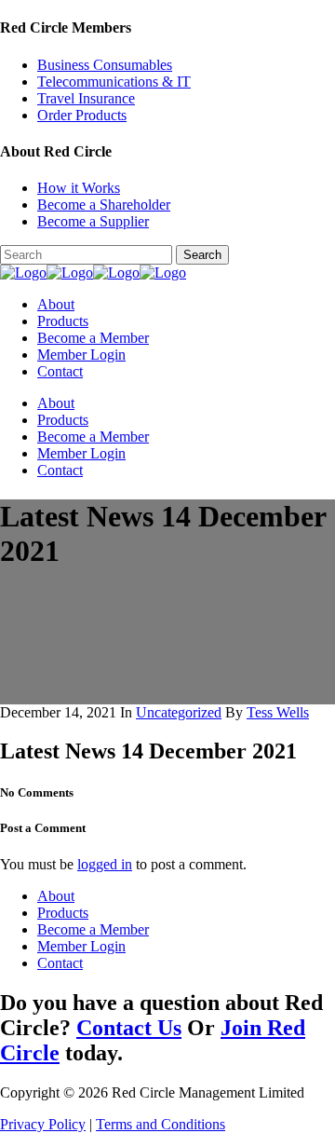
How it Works (78, 188)
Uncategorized (178, 712)
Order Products (82, 115)
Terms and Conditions (160, 1124)
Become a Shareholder (103, 204)
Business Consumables (104, 65)
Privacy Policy (43, 1124)
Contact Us (128, 1028)
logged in (104, 864)
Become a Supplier (93, 221)
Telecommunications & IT (114, 81)
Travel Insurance (86, 98)
